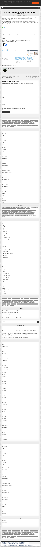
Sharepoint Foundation (24, 123)
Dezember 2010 (5, 404)
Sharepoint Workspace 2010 (7, 172)
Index (28, 120)
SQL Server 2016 (5, 184)
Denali (13, 120)
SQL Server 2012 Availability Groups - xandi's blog (10, 327)
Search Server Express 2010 (17, 122)
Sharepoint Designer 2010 (6, 168)
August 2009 (4, 430)
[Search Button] (38, 8)
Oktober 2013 (4, 360)
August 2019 (4, 342)
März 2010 (4, 418)
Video (11, 126)
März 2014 (4, 353)
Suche (35, 125)
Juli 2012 (3, 374)
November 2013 (5, 358)
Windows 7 (5, 291)
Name (3, 97)
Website (3, 104)
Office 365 (4, 149)
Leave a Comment (25, 15)
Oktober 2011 (4, 388)
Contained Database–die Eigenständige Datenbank (29, 327)
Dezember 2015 (5, 346)
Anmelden (4, 520)
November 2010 (5, 406)
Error (19, 120)
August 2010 (4, 409)
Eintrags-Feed (4, 522)
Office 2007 (5, 231)
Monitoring (7, 121)
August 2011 (4, 390)
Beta (6, 120)
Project (3, 151)
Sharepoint (18, 10)
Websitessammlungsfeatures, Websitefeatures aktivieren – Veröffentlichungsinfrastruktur (18, 331)
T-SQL (37, 125)
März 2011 (4, 399)
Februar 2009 (4, 439)
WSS (13, 126)
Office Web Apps (26, 121)
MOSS (10, 121)
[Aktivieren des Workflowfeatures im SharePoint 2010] (32, 53)
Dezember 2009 (5, 423)
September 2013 (5, 362)
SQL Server (8, 125)
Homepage (25, 120)
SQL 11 (33, 123)
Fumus (14, 15)
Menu (3, 7)
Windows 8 (4, 198)
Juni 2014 (3, 351)
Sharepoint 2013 (10, 123)
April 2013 (4, 365)
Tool (3, 126)
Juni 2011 (3, 393)
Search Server (4, 158)
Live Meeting (4, 140)
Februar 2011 (4, 400)
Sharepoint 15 (32, 122)
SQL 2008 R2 (4, 125)
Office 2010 (13, 121)
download (16, 120)
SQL (31, 123)
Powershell (35, 121)
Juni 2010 (4, 413)
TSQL (5, 126)
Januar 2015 (4, 349)
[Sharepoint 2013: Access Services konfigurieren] (8, 55)
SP (29, 123)
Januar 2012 (4, 383)
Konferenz (36, 120)
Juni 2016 (3, 344)
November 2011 (5, 386)
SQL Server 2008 (13, 125)
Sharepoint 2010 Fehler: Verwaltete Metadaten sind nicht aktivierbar (20, 12)
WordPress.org (5, 525)
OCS (3, 142)
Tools (3, 286)
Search (11, 122)
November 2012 (5, 369)
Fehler (7, 65)
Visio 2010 (4, 191)
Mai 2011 (3, 395)
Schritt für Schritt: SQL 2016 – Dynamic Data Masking (11, 314)
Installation (32, 120)
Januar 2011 (4, 402)
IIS (2, 137)
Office (3, 144)
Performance (31, 121)
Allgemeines (4, 131)
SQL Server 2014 (5, 279)
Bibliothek (9, 120)
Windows (3, 193)
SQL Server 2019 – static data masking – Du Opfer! (10, 310)
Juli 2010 (3, 411)
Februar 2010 (4, 420)
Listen (3, 121)
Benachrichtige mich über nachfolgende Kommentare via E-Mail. (14, 108)
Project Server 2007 (5, 122)
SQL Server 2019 (5, 186)
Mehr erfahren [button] (5, 4)
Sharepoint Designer (17, 123)
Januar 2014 (4, 355)
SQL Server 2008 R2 (20, 125)
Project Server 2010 (5, 154)
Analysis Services (5, 133)
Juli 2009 (3, 432)
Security (23, 122)
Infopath (4, 229)
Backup (3, 120)
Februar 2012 (4, 381)
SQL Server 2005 (5, 177)
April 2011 (4, 397)
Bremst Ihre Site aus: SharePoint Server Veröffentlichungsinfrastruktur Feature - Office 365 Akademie (19, 330)
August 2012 (4, 372)
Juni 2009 (4, 434)
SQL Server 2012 (26, 125)
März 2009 (4, 437)
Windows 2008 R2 (5, 195)
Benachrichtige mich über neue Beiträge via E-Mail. (12, 109)
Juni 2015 (3, 348)
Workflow (4, 200)
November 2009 (5, 425)
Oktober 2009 (4, 427)
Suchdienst (31, 125)
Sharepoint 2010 (22, 10)
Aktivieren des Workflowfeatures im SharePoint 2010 (31, 58)
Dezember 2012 (5, 367)
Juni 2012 (3, 376)
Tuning (8, 126)
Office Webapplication (19, 121)
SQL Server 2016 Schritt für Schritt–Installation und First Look (13, 317)
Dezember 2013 (5, 356)
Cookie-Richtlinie (30, 545)
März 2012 (4, 379)
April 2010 (4, 416)
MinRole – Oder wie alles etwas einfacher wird (10, 312)
